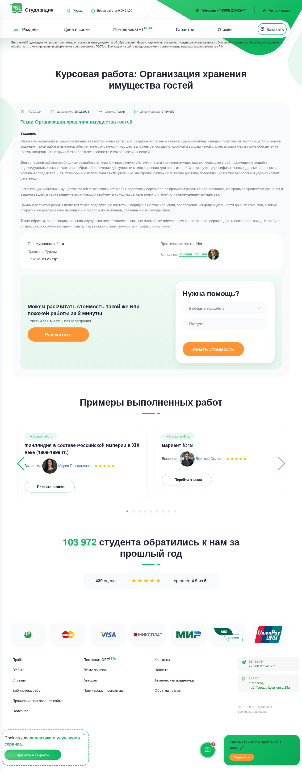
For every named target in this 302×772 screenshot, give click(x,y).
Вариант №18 (177, 445)
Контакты (162, 659)
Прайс (18, 659)
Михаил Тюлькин (193, 253)
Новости (161, 669)
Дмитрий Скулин (209, 458)
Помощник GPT (100, 659)
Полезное (20, 710)
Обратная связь (168, 690)
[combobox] (225, 308)
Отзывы (19, 680)
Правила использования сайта (37, 700)
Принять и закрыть (33, 754)
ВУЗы (17, 669)
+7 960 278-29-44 (262, 666)
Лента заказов (95, 669)
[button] (127, 511)
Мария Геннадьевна (74, 465)
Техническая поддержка (174, 680)
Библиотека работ (27, 690)
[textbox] (225, 308)
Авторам (90, 680)
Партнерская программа (103, 690)
